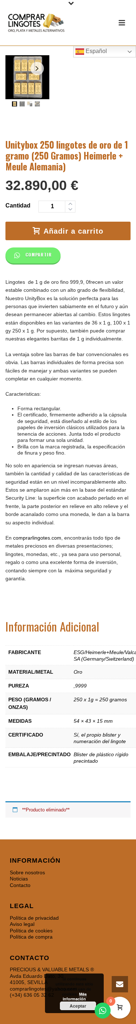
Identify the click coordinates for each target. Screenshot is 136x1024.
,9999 (80, 686)
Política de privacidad (34, 918)
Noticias (19, 879)
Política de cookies (31, 931)
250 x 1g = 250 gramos (100, 699)
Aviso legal (22, 924)
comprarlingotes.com (37, 538)
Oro (78, 672)
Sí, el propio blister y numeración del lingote (100, 738)
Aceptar (78, 1006)
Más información (75, 996)
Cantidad (17, 205)
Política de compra (31, 937)
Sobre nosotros (27, 872)
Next (37, 68)
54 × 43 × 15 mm (93, 721)
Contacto (20, 885)
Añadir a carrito (73, 231)
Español (95, 51)
